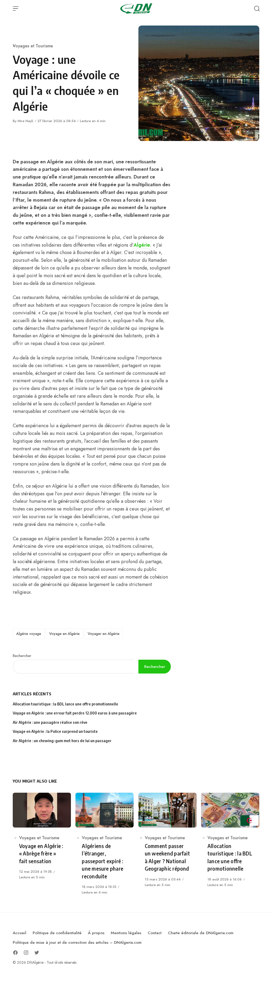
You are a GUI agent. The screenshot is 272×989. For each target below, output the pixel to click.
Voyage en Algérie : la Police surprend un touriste (55, 731)
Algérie (142, 245)
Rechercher (22, 655)
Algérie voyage (28, 633)
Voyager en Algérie (104, 633)
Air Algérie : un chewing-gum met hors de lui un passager (62, 740)
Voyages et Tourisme (33, 46)
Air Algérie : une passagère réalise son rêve (50, 722)
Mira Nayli (25, 120)
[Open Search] (257, 8)
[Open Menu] (15, 8)
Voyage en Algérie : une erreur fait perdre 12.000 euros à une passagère (75, 713)
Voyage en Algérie (64, 633)
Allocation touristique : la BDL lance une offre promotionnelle (65, 704)
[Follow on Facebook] (15, 952)
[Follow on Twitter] (36, 952)
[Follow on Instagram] (26, 952)
